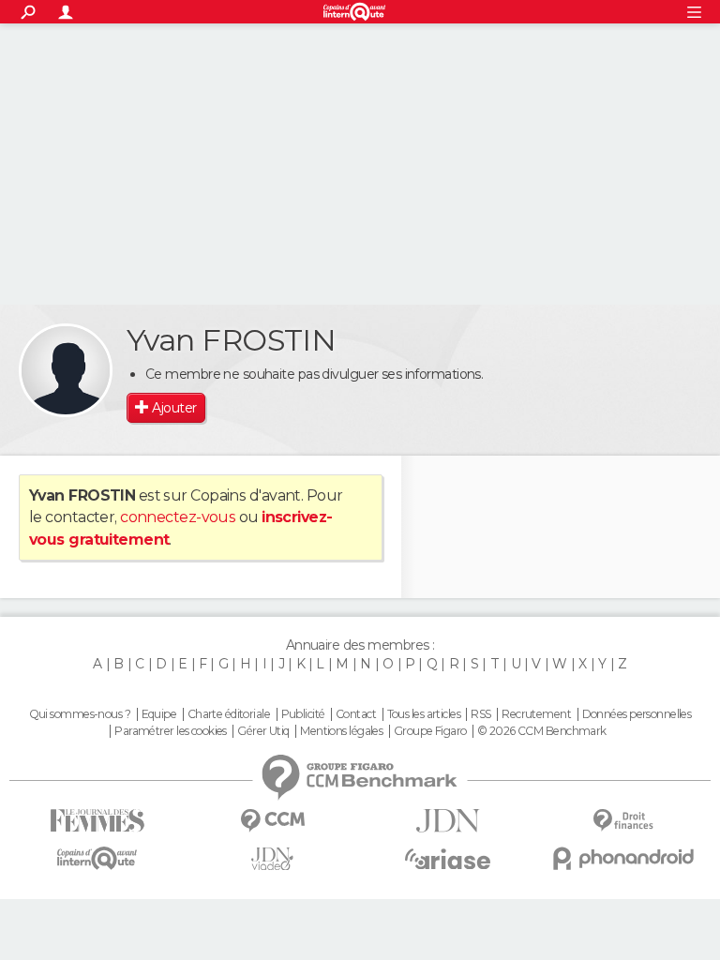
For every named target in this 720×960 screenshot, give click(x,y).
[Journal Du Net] (447, 820)
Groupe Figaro (430, 731)
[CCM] (272, 820)
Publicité (303, 714)
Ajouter (174, 407)
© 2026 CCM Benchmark (542, 731)
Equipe (159, 714)
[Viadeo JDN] (272, 859)
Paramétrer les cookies (170, 731)
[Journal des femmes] (97, 820)
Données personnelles (637, 714)
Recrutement (536, 714)
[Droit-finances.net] (623, 820)
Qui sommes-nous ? (79, 714)
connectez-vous (177, 517)
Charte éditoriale (229, 714)
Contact (356, 714)
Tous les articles (423, 714)
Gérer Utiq (263, 731)
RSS (480, 714)
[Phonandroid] (623, 858)
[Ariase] (447, 858)
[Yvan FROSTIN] (65, 370)
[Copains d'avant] (97, 858)
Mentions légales (341, 731)
